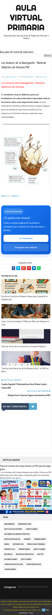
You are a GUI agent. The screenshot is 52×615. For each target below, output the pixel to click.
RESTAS (40, 554)
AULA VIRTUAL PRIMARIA (26, 17)
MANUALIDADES (40, 539)
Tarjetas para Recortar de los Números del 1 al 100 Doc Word (25, 370)
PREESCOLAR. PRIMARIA (36, 544)
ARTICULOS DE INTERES (13, 529)
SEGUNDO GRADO (10, 559)
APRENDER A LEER (24, 524)
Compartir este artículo (26, 247)
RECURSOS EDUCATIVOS (25, 554)
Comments (42, 77)
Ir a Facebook (26, 238)
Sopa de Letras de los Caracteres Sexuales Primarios (23, 346)
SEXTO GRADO (26, 559)
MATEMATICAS (18, 544)
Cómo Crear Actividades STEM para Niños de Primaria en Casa (25, 323)
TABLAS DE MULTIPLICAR (13, 564)
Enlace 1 (5, 196)
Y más (30, 613)
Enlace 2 (15, 196)
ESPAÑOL (27, 539)
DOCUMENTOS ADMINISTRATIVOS (17, 534)
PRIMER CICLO (9, 549)
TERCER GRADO (10, 569)
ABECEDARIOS (9, 524)
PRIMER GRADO (24, 549)
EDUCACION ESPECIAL (12, 539)
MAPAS (6, 544)
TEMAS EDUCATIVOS (33, 564)
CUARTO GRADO (31, 529)
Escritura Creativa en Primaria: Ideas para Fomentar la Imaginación (24, 298)
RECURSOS (30, 77)
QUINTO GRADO (39, 549)
